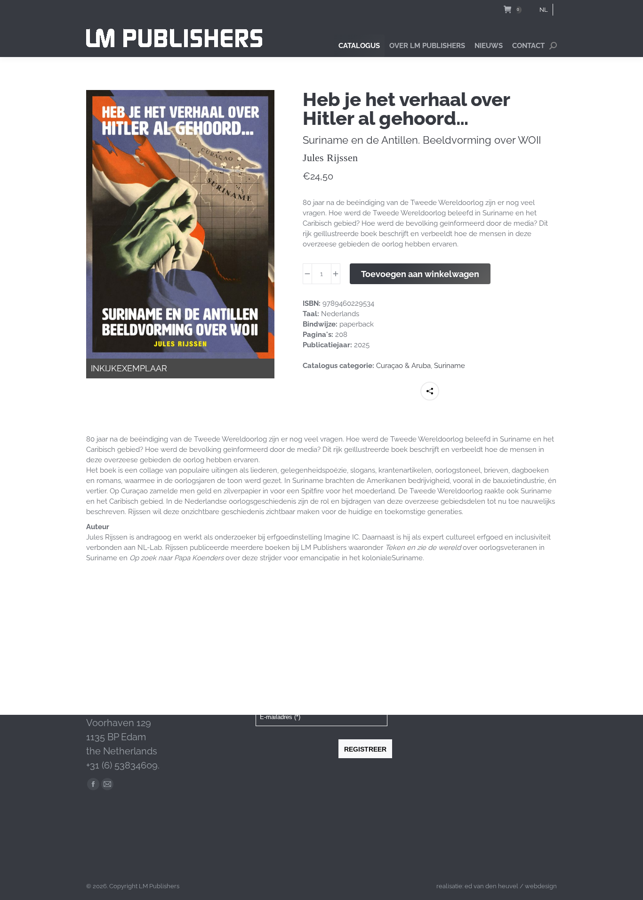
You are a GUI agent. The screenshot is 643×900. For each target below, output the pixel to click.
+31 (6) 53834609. (123, 765)
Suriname (449, 365)
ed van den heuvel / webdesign (511, 886)
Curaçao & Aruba (403, 365)
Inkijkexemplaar (129, 368)
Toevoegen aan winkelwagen (420, 274)
